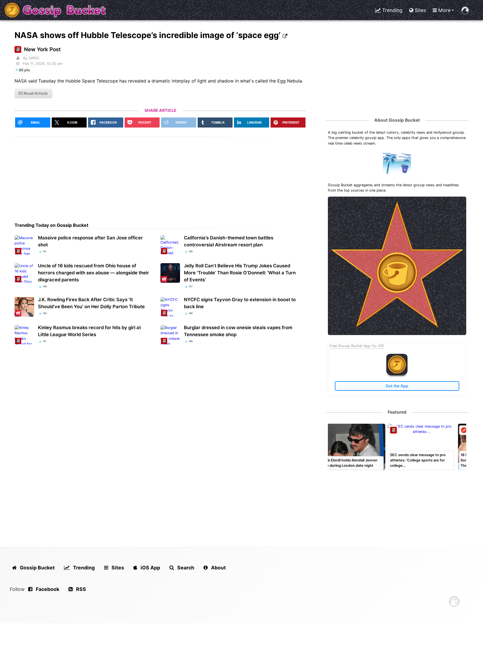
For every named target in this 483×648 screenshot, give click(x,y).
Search (185, 568)
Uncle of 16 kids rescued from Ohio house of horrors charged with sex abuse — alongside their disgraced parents (93, 272)
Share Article (160, 110)
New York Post (42, 49)
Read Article (35, 93)
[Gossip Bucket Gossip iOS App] (397, 374)
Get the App (397, 385)
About (218, 568)
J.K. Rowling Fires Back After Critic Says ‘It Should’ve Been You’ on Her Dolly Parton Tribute (91, 303)
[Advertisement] (160, 176)
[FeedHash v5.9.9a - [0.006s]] (454, 602)
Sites (419, 10)
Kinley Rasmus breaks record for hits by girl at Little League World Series (89, 331)
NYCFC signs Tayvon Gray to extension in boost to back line (240, 303)
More (444, 10)
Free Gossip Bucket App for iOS (356, 346)
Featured (397, 412)
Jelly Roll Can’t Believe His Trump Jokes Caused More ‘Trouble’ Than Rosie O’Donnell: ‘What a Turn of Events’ (240, 272)
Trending (391, 10)
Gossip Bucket (37, 568)
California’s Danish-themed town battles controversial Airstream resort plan (228, 241)
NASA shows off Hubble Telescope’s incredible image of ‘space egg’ (149, 35)
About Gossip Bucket (397, 120)
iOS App (149, 568)
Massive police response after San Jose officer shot (90, 241)
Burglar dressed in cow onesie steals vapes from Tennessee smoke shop (238, 331)
